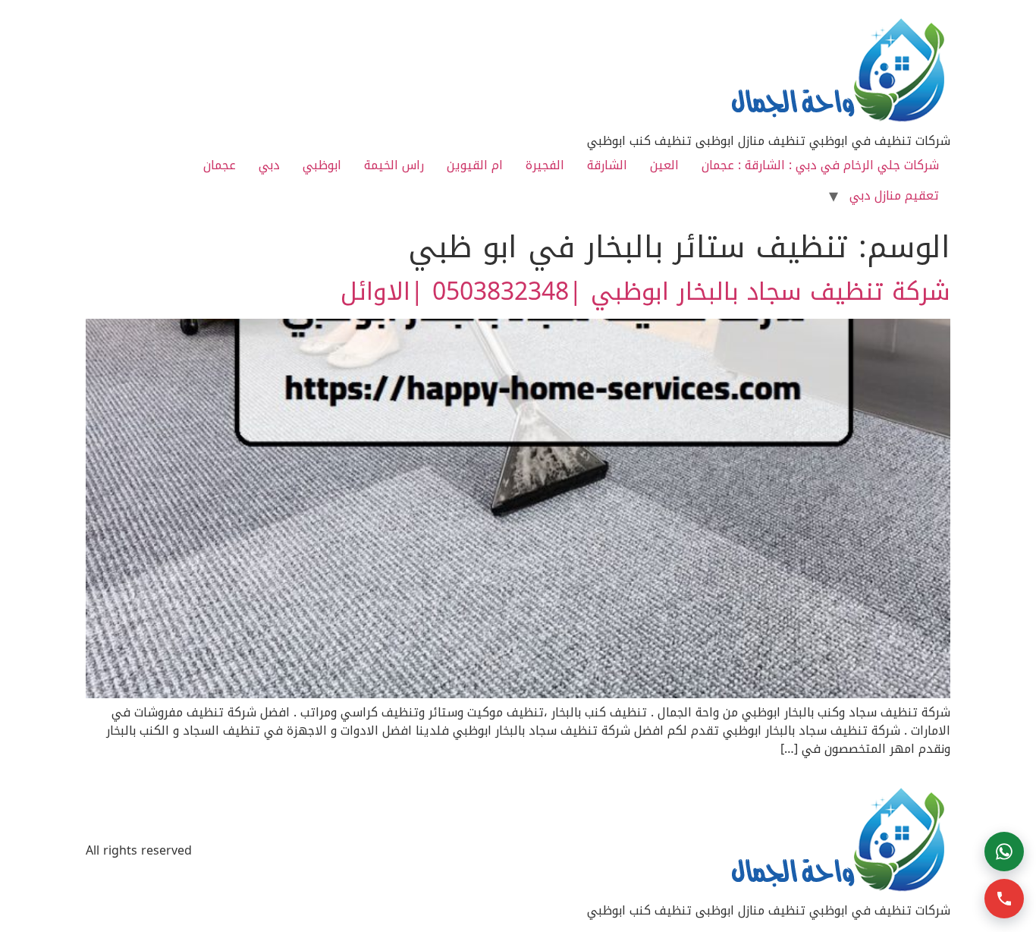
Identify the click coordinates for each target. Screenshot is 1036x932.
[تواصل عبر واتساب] (1004, 851)
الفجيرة (545, 165)
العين (664, 165)
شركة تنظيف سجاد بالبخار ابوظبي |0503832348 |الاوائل (645, 292)
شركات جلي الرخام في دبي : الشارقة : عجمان (820, 165)
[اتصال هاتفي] (1004, 898)
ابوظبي (322, 165)
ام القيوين (475, 165)
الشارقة (607, 165)
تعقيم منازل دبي (894, 195)
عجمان (219, 165)
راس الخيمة (394, 165)
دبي (269, 165)
